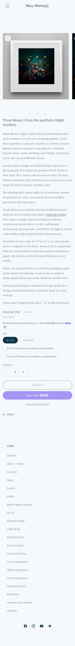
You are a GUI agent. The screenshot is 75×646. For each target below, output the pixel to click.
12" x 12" (30, 340)
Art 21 (10, 512)
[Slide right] (45, 114)
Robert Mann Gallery (19, 504)
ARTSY (10, 496)
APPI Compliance (17, 578)
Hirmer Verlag (15, 520)
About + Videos (16, 463)
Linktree (12, 610)
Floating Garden (56, 214)
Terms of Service (17, 553)
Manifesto (13, 594)
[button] (7, 6)
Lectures (12, 471)
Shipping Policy (16, 586)
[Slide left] (29, 114)
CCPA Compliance (17, 561)
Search (11, 488)
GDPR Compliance (17, 569)
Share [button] (10, 414)
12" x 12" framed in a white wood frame (34, 357)
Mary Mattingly (31, 644)
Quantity (7, 364)
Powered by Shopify (48, 644)
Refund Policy (15, 537)
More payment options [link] (37, 404)
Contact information (19, 602)
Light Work (13, 528)
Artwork (12, 455)
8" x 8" (12, 340)
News (10, 480)
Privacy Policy (15, 545)
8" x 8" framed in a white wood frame (32, 349)
